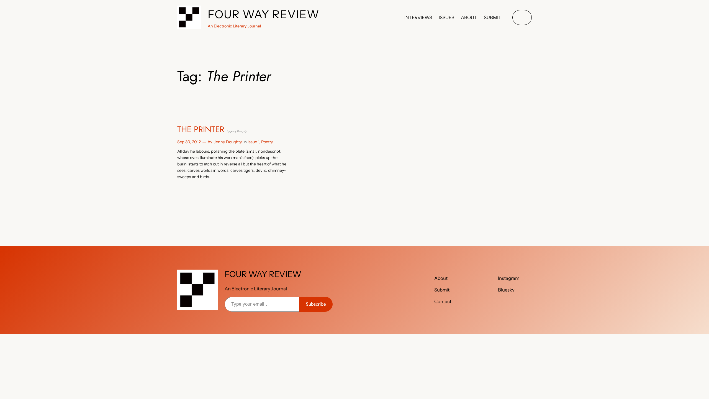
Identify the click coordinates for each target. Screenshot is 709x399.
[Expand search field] (522, 17)
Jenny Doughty (228, 141)
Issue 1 (253, 141)
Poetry (267, 141)
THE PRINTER (211, 129)
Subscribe (316, 304)
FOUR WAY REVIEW (264, 14)
